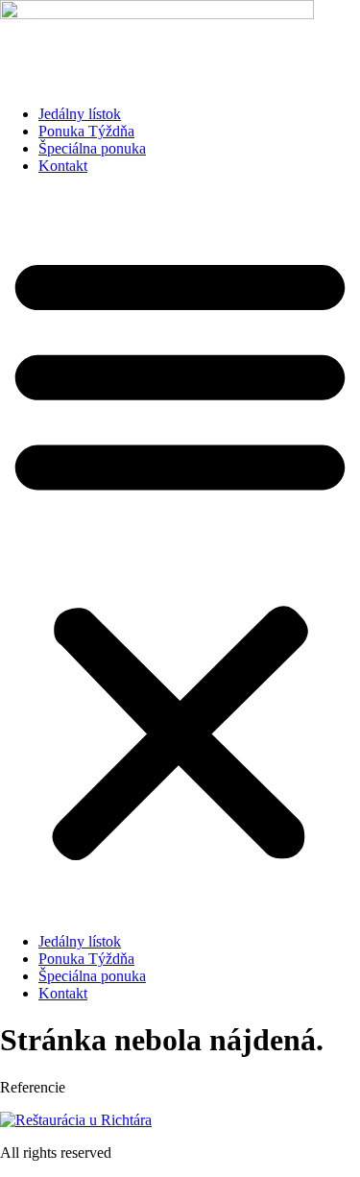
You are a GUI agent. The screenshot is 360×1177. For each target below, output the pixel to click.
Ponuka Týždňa (86, 131)
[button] (180, 554)
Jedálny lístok (79, 114)
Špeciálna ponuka (92, 148)
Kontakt (62, 165)
